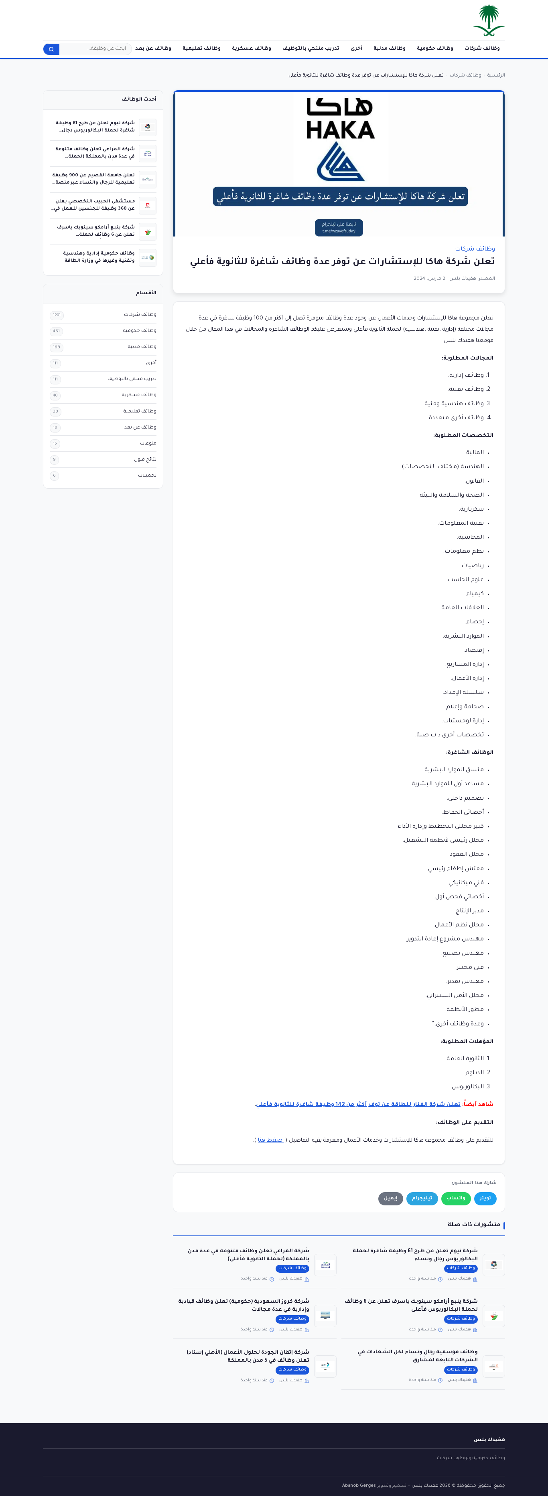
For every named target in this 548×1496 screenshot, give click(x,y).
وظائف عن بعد (153, 49)
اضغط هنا (271, 1141)
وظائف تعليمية (202, 49)
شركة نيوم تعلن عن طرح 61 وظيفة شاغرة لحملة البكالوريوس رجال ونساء (95, 130)
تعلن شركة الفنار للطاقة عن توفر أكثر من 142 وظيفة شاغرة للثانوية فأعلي (358, 1105)
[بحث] (51, 49)
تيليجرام (422, 1198)
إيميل (391, 1198)
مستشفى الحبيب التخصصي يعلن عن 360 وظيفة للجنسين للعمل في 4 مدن (94, 208)
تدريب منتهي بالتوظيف (310, 49)
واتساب (456, 1198)
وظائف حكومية (435, 49)
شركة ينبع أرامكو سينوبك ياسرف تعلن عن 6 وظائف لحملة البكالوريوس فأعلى (96, 234)
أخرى (356, 49)
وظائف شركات (482, 49)
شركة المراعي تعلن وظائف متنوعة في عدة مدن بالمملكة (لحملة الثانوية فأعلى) (95, 156)
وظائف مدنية (389, 49)
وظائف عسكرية (251, 49)
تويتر (485, 1198)
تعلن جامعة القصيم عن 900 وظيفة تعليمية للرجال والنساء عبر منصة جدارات (93, 182)
